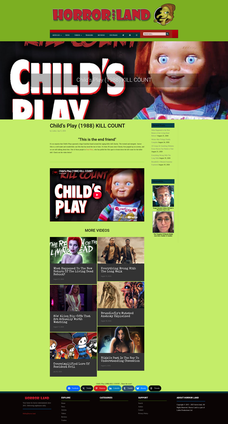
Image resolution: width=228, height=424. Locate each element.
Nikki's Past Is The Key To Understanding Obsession (120, 359)
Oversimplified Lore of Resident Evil (71, 365)
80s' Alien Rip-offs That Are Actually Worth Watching (71, 319)
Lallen (54, 131)
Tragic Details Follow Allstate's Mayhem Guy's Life (163, 209)
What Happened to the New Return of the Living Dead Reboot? (73, 271)
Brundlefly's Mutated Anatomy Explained (117, 315)
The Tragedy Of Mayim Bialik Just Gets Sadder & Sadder (163, 235)
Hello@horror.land (29, 413)
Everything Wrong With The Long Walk (118, 270)
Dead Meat (89, 149)
